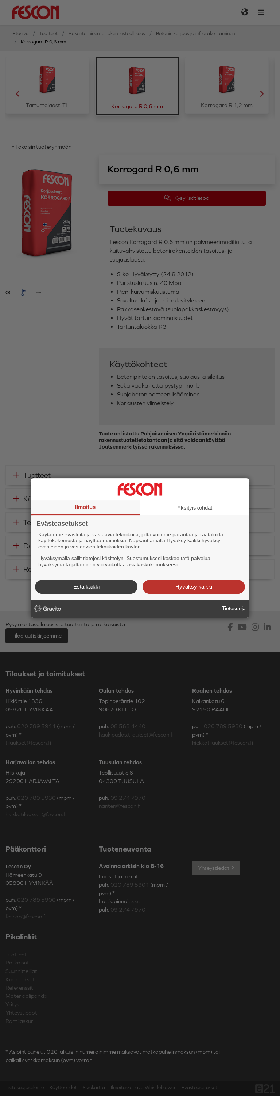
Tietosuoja (234, 608)
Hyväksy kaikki (193, 586)
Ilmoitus (85, 507)
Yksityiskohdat (194, 508)
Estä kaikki (86, 586)
